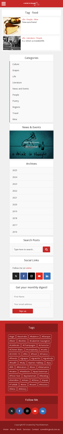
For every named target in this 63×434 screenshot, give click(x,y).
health (14, 362)
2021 (14, 197)
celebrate (15, 345)
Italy (23, 362)
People (30, 19)
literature (22, 367)
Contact (35, 429)
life (12, 367)
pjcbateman (30, 375)
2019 (14, 211)
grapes (25, 358)
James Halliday (36, 362)
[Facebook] (23, 276)
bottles (23, 340)
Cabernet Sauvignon (40, 340)
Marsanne (44, 367)
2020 (14, 204)
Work (19, 429)
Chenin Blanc (17, 349)
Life (23, 19)
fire (26, 354)
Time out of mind (29, 22)
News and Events (31, 142)
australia (23, 336)
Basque (46, 336)
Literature (31, 38)
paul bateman (40, 371)
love (33, 367)
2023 (14, 184)
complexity (33, 349)
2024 (14, 177)
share (26, 380)
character (44, 345)
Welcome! (31, 147)
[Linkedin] (47, 276)
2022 (14, 190)
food (34, 354)
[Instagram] (31, 276)
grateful (36, 358)
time (24, 384)
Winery (23, 389)
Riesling (44, 375)
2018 (14, 218)
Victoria (44, 384)
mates (14, 371)
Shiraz (36, 380)
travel (33, 384)
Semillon (15, 380)
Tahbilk (14, 384)
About (12, 429)
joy (49, 362)
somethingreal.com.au (50, 429)
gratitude (49, 358)
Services (26, 429)
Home (5, 429)
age (12, 336)
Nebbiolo (25, 371)
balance (35, 336)
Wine (36, 19)
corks (44, 349)
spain (45, 380)
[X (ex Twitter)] (15, 276)
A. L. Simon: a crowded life (33, 40)
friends (14, 358)
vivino (29, 268)
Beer (13, 340)
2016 (14, 231)
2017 (14, 225)
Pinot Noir (15, 375)
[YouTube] (39, 276)
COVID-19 (15, 354)
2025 (14, 170)
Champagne (29, 345)
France (44, 354)
